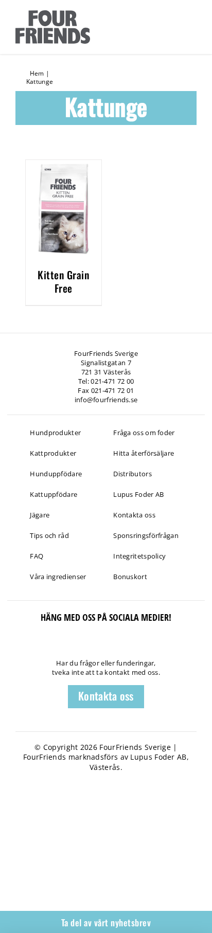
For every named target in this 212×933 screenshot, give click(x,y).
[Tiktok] (30, 644)
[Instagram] (65, 644)
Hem (37, 73)
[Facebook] (12, 644)
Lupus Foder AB (138, 494)
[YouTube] (47, 644)
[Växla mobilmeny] (191, 26)
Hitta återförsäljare (143, 453)
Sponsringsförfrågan (146, 535)
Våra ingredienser (58, 576)
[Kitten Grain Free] (63, 165)
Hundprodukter (55, 432)
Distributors (132, 473)
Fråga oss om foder (143, 432)
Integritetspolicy (139, 556)
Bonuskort (130, 576)
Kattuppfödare (53, 494)
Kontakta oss (134, 514)
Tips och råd (49, 535)
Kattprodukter (53, 453)
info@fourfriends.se (106, 399)
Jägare (39, 514)
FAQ (36, 556)
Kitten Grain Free (63, 281)
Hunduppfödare (56, 473)
